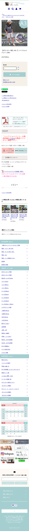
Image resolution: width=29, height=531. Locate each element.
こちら (12, 138)
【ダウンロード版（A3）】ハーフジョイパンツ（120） (14, 217)
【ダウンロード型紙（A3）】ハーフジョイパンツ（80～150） (14, 15)
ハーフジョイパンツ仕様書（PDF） (14, 171)
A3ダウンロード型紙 (9, 16)
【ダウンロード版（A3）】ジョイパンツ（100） (23, 216)
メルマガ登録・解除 (19, 519)
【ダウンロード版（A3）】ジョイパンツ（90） (6, 216)
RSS (13, 520)
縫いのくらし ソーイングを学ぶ (14, 522)
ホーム (3, 14)
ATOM (16, 520)
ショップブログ (9, 520)
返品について (6, 79)
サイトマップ (20, 520)
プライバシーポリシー (10, 519)
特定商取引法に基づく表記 (9, 82)
